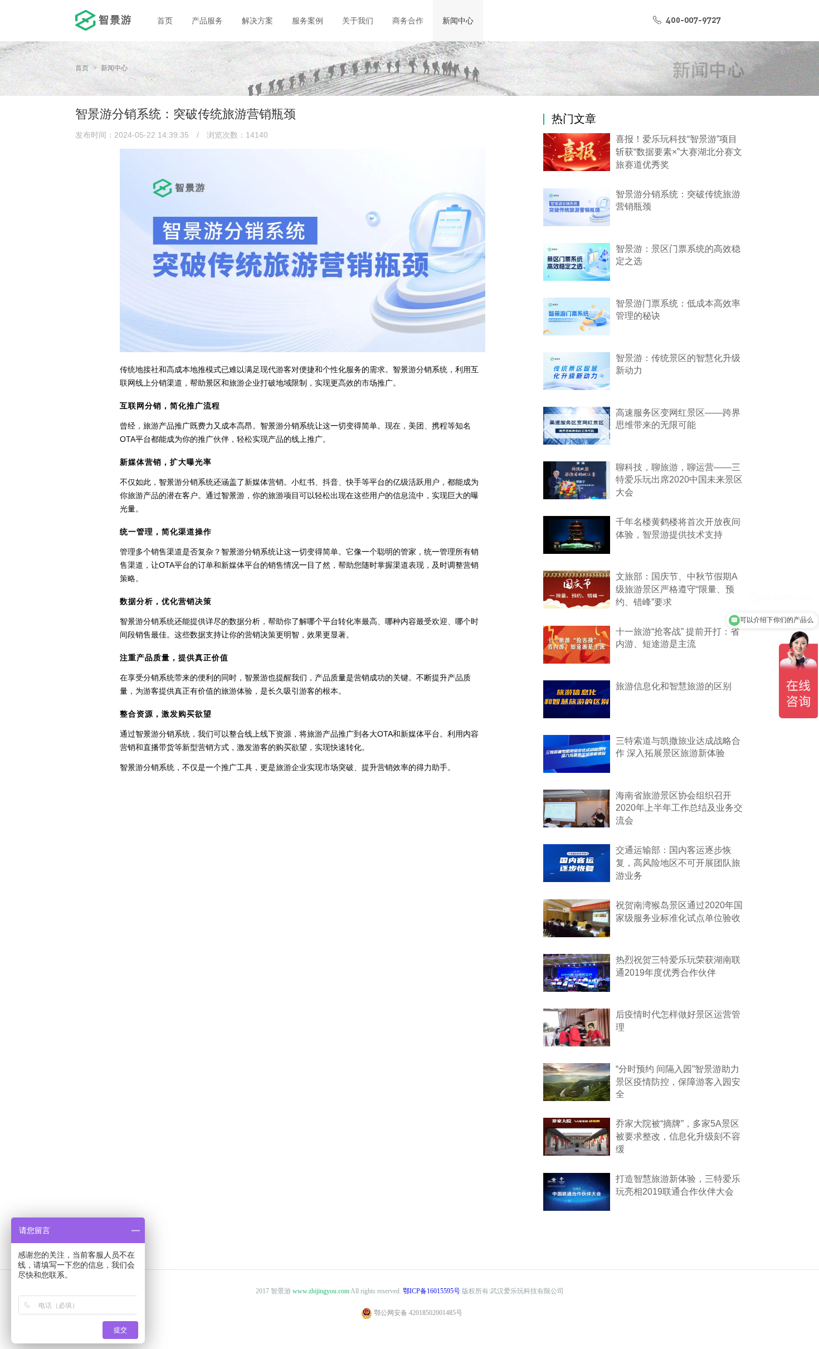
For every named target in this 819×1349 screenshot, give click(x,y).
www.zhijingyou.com (320, 1291)
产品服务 (207, 20)
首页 (165, 20)
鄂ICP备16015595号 (431, 1291)
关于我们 (357, 20)
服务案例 (307, 20)
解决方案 (257, 20)
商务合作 (407, 20)
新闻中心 (458, 20)
